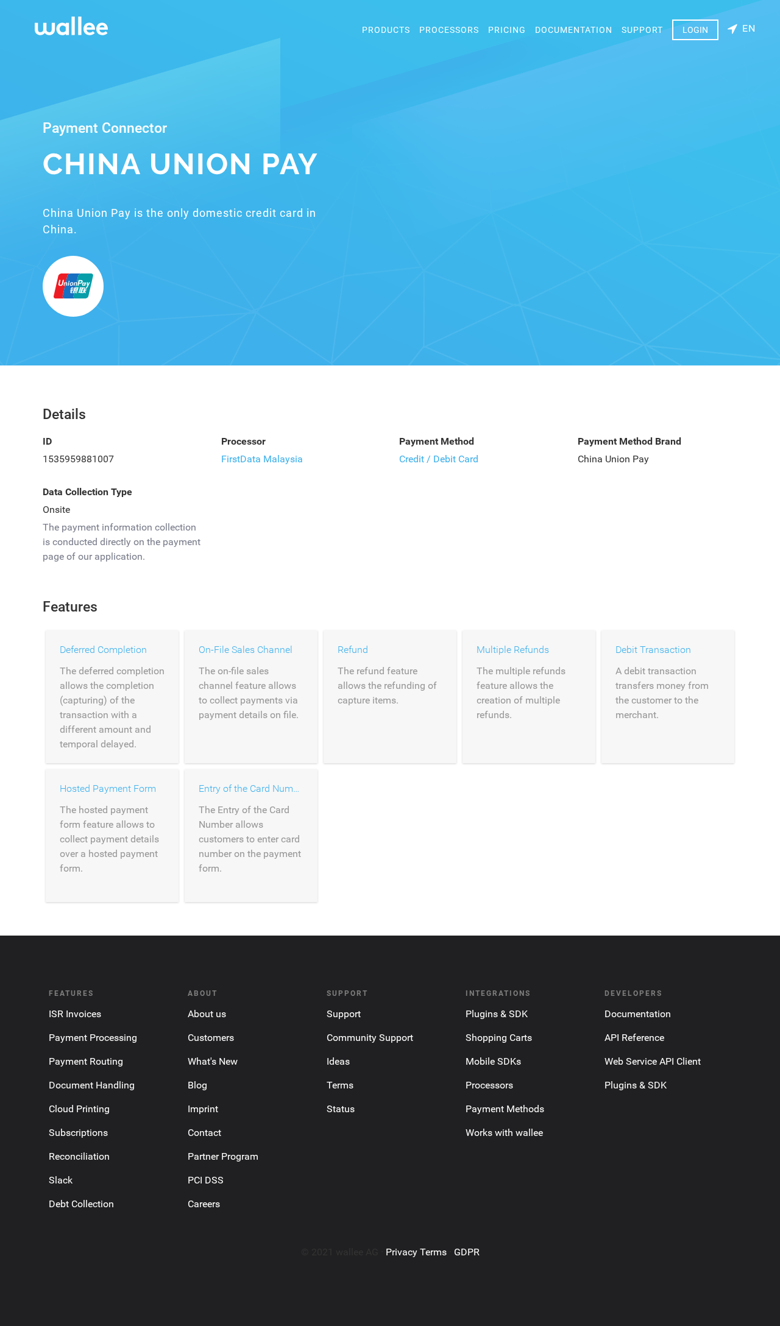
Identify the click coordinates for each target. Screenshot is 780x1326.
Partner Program (223, 1156)
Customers (211, 1037)
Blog (197, 1085)
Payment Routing (86, 1061)
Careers (204, 1204)
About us (207, 1014)
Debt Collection (81, 1204)
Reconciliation (79, 1156)
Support (642, 30)
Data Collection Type (87, 492)
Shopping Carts (499, 1037)
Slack (61, 1180)
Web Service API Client (652, 1061)
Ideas (338, 1061)
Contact (204, 1132)
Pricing (507, 30)
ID (47, 441)
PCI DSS (206, 1180)
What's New (213, 1061)
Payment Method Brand (629, 441)
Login (695, 30)
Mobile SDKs (493, 1061)
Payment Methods (505, 1109)
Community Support (370, 1037)
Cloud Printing (79, 1109)
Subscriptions (78, 1132)
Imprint (203, 1109)
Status (341, 1109)
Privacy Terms (416, 1252)
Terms (340, 1085)
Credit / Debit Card (438, 459)
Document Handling (92, 1085)
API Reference (634, 1037)
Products (386, 30)
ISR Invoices (75, 1014)
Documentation (573, 30)
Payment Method (436, 441)
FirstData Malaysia (262, 459)
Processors (449, 30)
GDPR (467, 1252)
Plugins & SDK (497, 1014)
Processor (243, 441)
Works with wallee (504, 1132)
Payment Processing (93, 1037)
